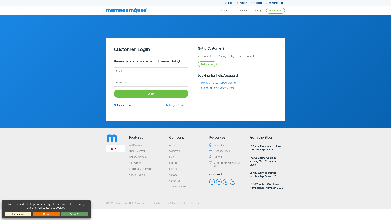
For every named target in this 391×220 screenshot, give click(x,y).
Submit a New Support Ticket (218, 87)
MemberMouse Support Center (219, 82)
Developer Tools (222, 151)
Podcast (243, 3)
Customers (242, 10)
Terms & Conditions (173, 203)
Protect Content (137, 151)
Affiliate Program (178, 186)
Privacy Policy (141, 203)
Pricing (258, 10)
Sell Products (135, 145)
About (172, 145)
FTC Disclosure (193, 203)
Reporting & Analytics (140, 169)
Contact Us (174, 181)
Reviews (173, 169)
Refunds (156, 203)
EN (116, 148)
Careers (173, 175)
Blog (230, 3)
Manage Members (138, 157)
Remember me (124, 105)
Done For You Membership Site (227, 164)
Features (225, 10)
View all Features (137, 175)
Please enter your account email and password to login (147, 61)
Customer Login (276, 3)
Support (258, 3)
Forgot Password (178, 105)
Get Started (275, 10)
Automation (135, 163)
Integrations (220, 145)
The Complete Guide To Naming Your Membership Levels (264, 161)
